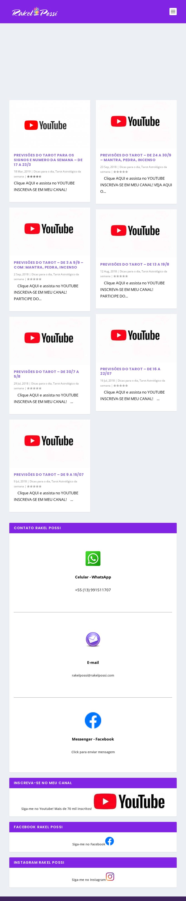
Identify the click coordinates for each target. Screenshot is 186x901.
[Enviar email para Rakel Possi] (93, 651)
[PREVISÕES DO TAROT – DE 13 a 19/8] (136, 233)
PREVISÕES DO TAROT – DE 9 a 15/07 (49, 474)
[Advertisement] (93, 57)
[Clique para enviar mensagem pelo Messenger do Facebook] (93, 727)
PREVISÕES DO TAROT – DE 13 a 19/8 (134, 264)
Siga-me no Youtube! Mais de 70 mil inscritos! (57, 809)
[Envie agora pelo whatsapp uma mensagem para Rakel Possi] (93, 565)
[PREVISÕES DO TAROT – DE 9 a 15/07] (49, 444)
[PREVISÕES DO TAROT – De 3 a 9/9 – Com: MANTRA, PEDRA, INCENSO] (49, 232)
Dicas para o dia (44, 171)
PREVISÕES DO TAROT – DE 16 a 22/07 (130, 371)
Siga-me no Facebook (88, 844)
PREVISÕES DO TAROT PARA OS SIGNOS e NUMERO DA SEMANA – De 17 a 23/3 (48, 160)
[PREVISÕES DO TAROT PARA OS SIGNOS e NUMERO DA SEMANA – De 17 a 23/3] (49, 124)
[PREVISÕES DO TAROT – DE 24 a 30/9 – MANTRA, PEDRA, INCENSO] (136, 124)
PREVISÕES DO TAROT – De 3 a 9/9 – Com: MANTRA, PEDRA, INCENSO (48, 265)
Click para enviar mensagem (93, 752)
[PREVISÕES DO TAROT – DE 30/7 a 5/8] (49, 341)
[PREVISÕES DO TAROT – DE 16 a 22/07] (136, 338)
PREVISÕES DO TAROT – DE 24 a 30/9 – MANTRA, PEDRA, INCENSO (135, 158)
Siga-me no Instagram (89, 879)
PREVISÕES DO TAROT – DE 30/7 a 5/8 (46, 374)
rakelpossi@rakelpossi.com (93, 675)
